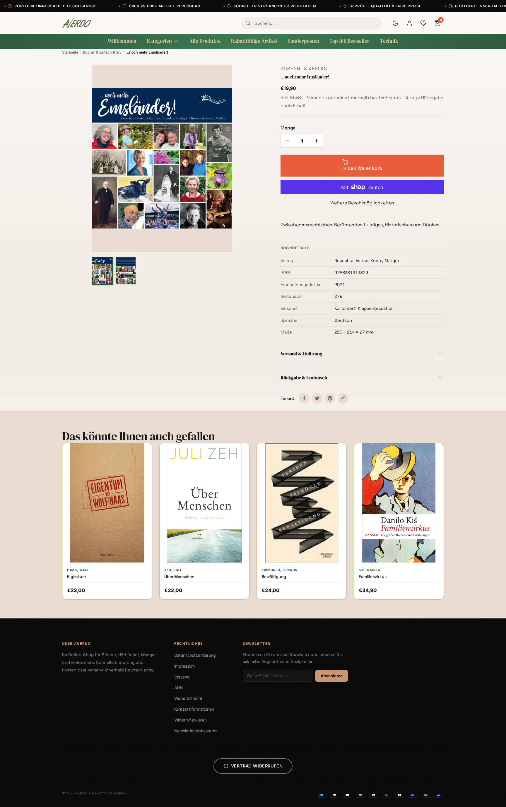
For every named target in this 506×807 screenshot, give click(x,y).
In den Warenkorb (110, 595)
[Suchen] (248, 23)
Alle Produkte (205, 41)
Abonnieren (332, 675)
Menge (288, 128)
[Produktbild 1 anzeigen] (102, 271)
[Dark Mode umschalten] (395, 23)
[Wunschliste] (423, 23)
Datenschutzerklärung (195, 655)
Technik (389, 41)
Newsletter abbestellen (196, 730)
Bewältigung (273, 576)
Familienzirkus (373, 576)
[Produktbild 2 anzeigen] (125, 271)
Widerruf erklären (190, 719)
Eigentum (76, 576)
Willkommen (122, 41)
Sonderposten (303, 41)
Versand (182, 676)
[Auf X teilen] (317, 398)
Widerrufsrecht (188, 698)
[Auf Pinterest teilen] (330, 398)
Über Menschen (179, 576)
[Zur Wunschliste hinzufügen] (143, 452)
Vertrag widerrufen (257, 765)
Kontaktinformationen (194, 709)
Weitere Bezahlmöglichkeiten (362, 203)
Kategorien (159, 41)
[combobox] (311, 23)
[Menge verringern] (287, 140)
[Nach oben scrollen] (490, 796)
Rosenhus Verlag (304, 69)
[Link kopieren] (343, 398)
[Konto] (409, 23)
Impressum (184, 666)
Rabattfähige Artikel (254, 41)
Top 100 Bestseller (349, 41)
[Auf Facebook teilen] (304, 398)
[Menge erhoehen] (316, 140)
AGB (178, 687)
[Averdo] (76, 23)
